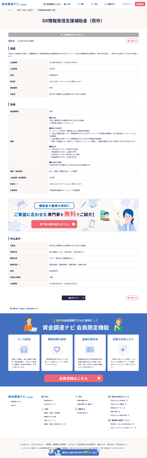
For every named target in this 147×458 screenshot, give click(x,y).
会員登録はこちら (73, 378)
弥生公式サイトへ (121, 444)
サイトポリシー (24, 444)
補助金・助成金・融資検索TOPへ (26, 308)
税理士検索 (114, 411)
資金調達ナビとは (53, 4)
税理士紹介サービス (117, 408)
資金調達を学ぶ (48, 400)
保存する (133, 41)
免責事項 (48, 444)
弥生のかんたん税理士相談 (118, 415)
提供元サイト (73, 298)
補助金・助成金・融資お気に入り (54, 424)
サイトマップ (72, 444)
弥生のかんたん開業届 (117, 404)
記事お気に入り (48, 404)
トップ (10, 10)
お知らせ (13, 405)
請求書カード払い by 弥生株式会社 (121, 424)
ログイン (127, 4)
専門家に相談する (82, 413)
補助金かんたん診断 (50, 416)
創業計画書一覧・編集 (84, 404)
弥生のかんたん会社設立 (118, 400)
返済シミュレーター (50, 420)
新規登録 (140, 4)
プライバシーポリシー (37, 444)
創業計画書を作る (82, 400)
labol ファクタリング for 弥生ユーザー (122, 428)
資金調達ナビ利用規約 (59, 444)
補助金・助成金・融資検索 (25, 10)
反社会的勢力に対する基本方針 (86, 444)
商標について (101, 444)
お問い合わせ (111, 444)
